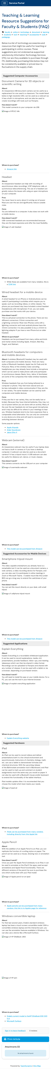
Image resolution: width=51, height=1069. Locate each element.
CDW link (12, 284)
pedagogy (6, 37)
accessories (34, 34)
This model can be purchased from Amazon (24, 549)
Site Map (37, 1066)
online (15, 32)
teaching (23, 34)
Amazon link (12, 169)
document (36, 32)
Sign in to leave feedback (15, 1031)
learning (46, 32)
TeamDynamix (26, 1066)
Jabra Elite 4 (12, 432)
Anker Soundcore (13, 430)
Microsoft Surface (14, 1021)
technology (24, 32)
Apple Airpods (12, 427)
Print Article (13, 1039)
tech (15, 34)
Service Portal (16, 3)
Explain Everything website (18, 738)
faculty (8, 32)
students (7, 34)
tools (44, 34)
